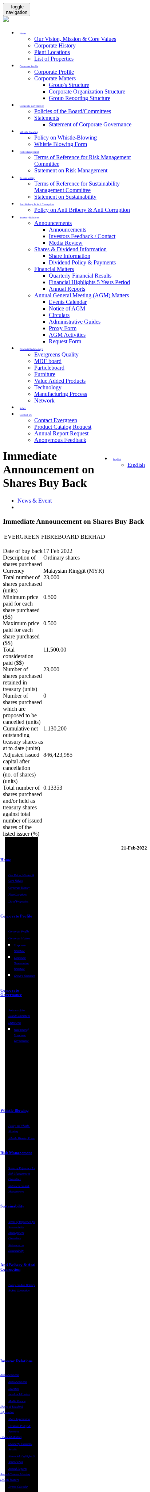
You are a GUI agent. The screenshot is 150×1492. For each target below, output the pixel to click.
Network (44, 400)
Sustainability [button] (27, 178)
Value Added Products (60, 381)
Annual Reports (67, 289)
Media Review (66, 243)
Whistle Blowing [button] (29, 132)
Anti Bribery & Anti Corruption (17, 1267)
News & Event (34, 500)
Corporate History (55, 45)
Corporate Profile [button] (29, 66)
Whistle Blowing (14, 1110)
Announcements (53, 223)
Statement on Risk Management (70, 170)
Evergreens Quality (56, 354)
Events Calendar (68, 302)
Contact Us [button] (26, 414)
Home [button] (23, 33)
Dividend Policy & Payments (82, 262)
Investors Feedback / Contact (82, 236)
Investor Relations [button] (29, 217)
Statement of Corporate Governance (90, 124)
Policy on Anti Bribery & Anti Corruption (82, 210)
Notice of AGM (67, 308)
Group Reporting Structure (79, 98)
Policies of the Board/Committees (72, 111)
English (136, 465)
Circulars (59, 315)
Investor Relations (16, 1361)
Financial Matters (54, 269)
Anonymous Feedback (60, 440)
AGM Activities (67, 335)
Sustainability (12, 1206)
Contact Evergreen (55, 420)
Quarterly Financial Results (80, 275)
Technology (48, 387)
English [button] (117, 459)
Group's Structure (69, 85)
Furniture (44, 374)
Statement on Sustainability (65, 197)
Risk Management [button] (29, 151)
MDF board (48, 361)
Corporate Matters (55, 78)
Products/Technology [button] (31, 349)
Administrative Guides (74, 321)
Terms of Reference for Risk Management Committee (21, 1174)
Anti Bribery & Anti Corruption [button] (37, 204)
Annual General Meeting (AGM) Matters (81, 295)
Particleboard (49, 368)
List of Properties (54, 59)
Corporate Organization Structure (87, 91)
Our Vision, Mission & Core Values (75, 39)
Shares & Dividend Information (70, 249)
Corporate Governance (11, 992)
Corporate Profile (54, 72)
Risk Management (16, 1153)
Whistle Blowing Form (60, 144)
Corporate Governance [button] (32, 105)
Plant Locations (52, 52)
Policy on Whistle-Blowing (65, 137)
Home (5, 860)
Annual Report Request (61, 433)
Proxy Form (62, 328)
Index (23, 408)
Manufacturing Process (60, 394)
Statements (46, 118)
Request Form (65, 341)
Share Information (69, 256)
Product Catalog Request (62, 427)
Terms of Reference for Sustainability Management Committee (77, 186)
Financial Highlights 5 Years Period (89, 282)
